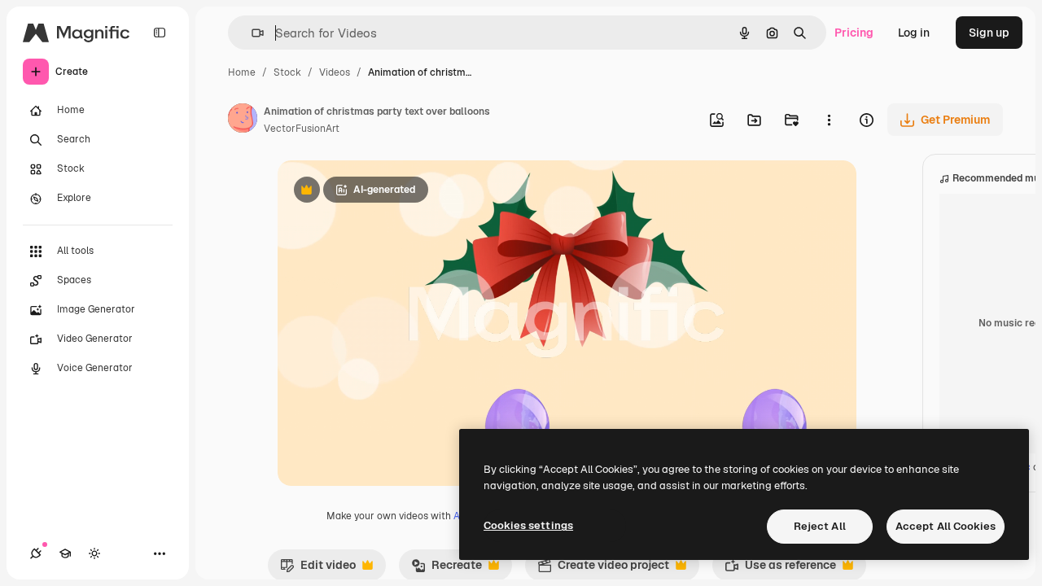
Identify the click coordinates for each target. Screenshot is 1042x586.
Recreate (446, 569)
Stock (287, 72)
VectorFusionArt (301, 128)
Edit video (318, 569)
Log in (914, 32)
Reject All (820, 526)
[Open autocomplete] (251, 33)
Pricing (853, 32)
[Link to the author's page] (242, 120)
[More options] (828, 119)
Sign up (989, 32)
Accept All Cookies (945, 526)
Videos (334, 72)
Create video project (603, 569)
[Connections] (36, 553)
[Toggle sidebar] (160, 33)
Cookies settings (528, 525)
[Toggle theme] (94, 553)
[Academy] (65, 553)
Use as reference (780, 569)
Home (242, 72)
